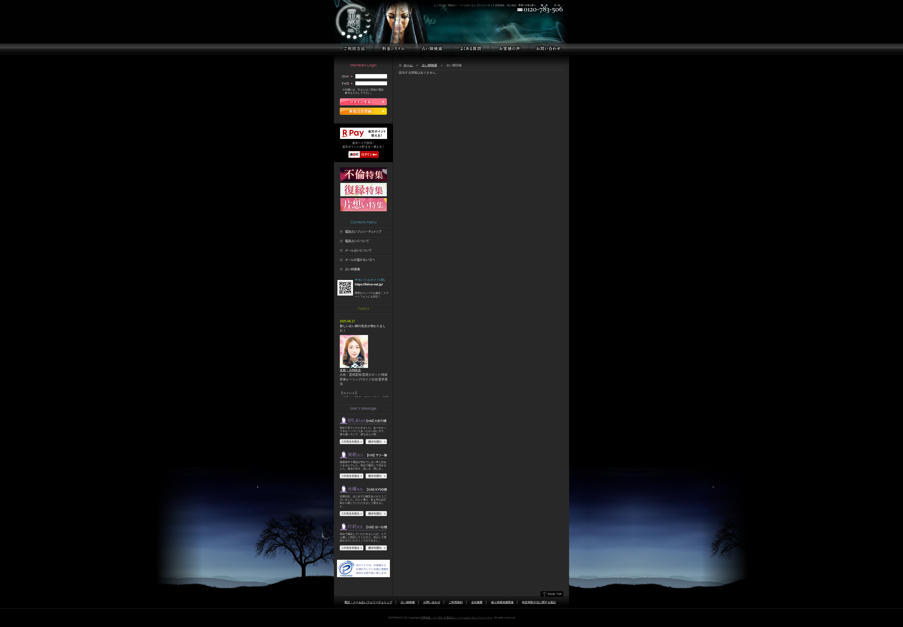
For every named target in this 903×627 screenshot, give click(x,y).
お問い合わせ (431, 602)
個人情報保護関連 (502, 602)
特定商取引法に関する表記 (539, 602)
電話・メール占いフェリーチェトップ (368, 602)
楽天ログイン (363, 154)
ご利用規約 (456, 602)
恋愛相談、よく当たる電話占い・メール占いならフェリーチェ (456, 617)
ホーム (408, 65)
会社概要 (477, 602)
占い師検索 (429, 65)
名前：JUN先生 (350, 370)
